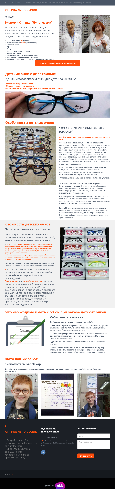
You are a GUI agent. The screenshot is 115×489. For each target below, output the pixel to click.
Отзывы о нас (42, 10)
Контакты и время (61, 10)
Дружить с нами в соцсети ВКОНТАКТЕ (57, 63)
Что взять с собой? (80, 10)
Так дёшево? (97, 10)
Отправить (86, 456)
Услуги (28, 10)
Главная (17, 10)
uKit (12, 474)
